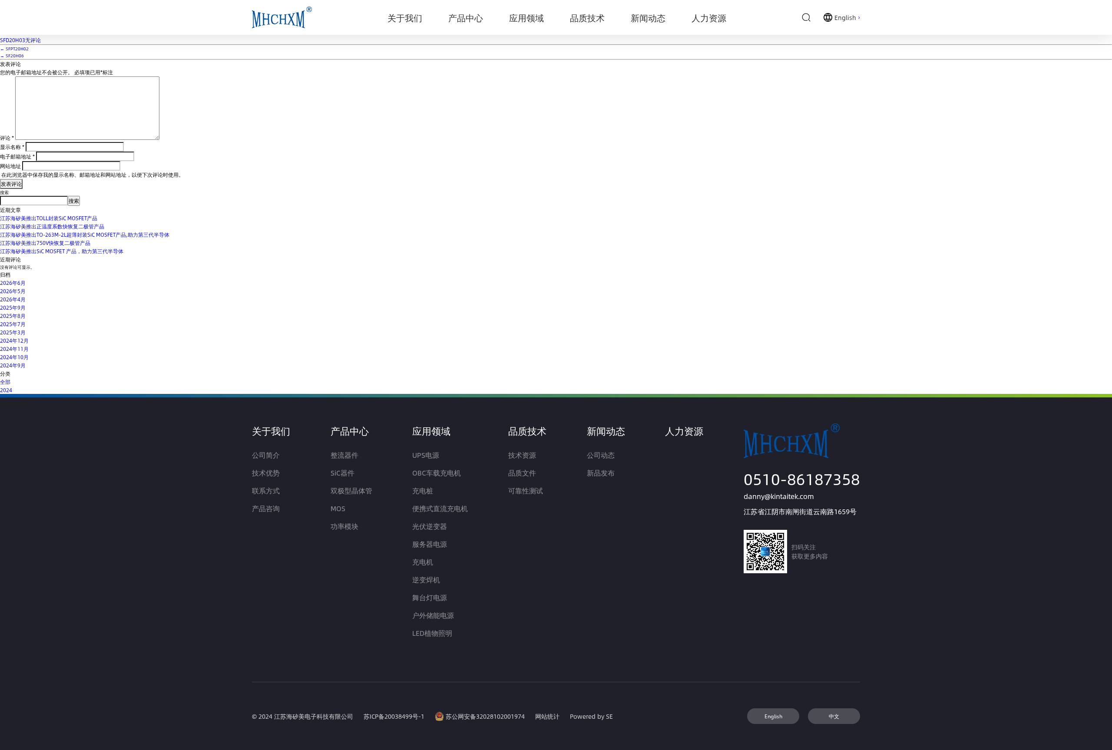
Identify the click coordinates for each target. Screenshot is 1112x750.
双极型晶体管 (351, 490)
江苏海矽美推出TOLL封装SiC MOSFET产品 (48, 218)
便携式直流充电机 (440, 508)
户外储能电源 (433, 615)
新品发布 (601, 472)
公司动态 (601, 454)
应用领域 (431, 430)
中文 (834, 716)
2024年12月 (14, 340)
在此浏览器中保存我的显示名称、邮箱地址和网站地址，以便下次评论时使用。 (92, 174)
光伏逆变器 (429, 526)
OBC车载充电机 (436, 472)
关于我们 (271, 430)
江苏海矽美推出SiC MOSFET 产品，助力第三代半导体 (61, 251)
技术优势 (266, 472)
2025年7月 (13, 324)
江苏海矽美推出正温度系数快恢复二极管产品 (52, 226)
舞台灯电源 (429, 597)
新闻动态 (606, 430)
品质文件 (522, 472)
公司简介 (266, 454)
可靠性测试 (525, 490)
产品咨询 (266, 508)
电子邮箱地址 (17, 156)
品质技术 (527, 430)
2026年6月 (13, 283)
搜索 (4, 192)
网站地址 (10, 166)
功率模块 (344, 526)
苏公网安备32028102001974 (485, 716)
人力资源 (684, 430)
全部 (5, 382)
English (773, 716)
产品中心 (350, 430)
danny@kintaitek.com (779, 496)
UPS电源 (425, 454)
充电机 (422, 561)
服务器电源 (429, 544)
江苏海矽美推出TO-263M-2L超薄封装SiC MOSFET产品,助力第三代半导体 (84, 234)
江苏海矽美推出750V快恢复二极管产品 (45, 243)
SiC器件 (342, 472)
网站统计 (547, 716)
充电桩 (422, 490)
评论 (7, 138)
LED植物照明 (432, 633)
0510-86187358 (802, 479)
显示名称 (12, 147)
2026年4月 (13, 299)
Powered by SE (591, 716)
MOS (338, 508)
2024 (6, 390)
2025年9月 (13, 307)
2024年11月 (14, 349)
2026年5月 (13, 291)
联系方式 (266, 490)
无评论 (20, 40)
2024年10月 (14, 357)
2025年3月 (13, 332)
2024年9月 (13, 365)
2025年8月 (13, 316)
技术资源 (522, 454)
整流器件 (344, 454)
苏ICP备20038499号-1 (394, 716)
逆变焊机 (426, 579)
